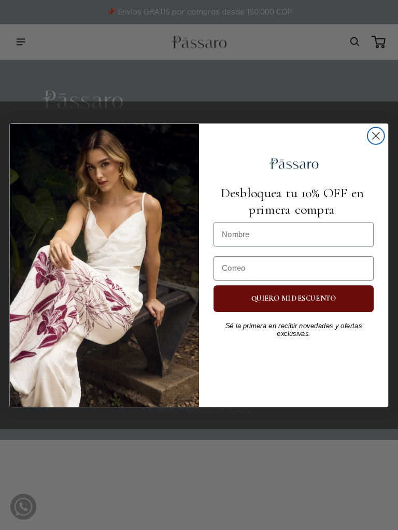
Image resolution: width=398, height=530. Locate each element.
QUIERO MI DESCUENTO (293, 297)
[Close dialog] (376, 135)
